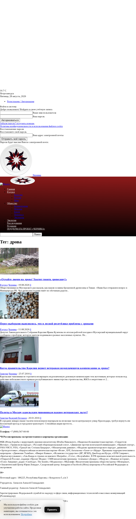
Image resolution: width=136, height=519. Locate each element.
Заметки (4, 373)
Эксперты (19, 217)
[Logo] (5, 184)
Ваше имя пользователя (44, 112)
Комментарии (21, 206)
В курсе (11, 192)
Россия (17, 197)
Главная (11, 189)
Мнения (18, 209)
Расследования (14, 223)
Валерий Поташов (18, 418)
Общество (12, 203)
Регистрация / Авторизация (20, 101)
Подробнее (26, 514)
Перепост (19, 214)
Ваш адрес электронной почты (48, 135)
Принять (52, 509)
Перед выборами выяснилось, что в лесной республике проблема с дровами (47, 323)
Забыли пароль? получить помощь (17, 123)
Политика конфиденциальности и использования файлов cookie (31, 126)
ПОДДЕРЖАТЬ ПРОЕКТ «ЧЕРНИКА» (26, 228)
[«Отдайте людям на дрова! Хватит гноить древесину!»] (19, 273)
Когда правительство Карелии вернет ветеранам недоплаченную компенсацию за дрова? (54, 367)
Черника (12, 285)
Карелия (18, 194)
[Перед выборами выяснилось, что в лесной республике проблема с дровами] (19, 318)
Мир (16, 200)
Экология (11, 220)
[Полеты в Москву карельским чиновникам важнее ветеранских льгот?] (19, 406)
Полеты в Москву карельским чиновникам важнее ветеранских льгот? (44, 412)
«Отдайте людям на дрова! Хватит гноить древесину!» (33, 279)
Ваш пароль (39, 116)
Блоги (17, 211)
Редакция (11, 226)
